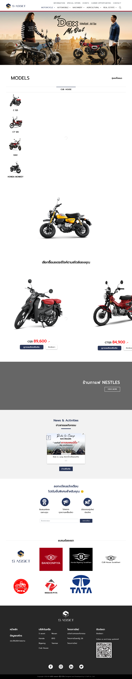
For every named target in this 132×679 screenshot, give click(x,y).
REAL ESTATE (109, 7)
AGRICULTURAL (93, 7)
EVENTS (86, 3)
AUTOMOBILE (62, 7)
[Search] (120, 7)
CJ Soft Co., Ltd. (89, 676)
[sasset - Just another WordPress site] (15, 6)
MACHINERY (77, 7)
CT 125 (15, 131)
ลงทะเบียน (86, 521)
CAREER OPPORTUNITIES (101, 3)
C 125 (15, 110)
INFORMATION (59, 3)
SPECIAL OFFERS (73, 3)
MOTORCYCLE (47, 7)
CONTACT (117, 3)
